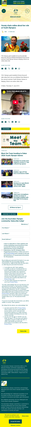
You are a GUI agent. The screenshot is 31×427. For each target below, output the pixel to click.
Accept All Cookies (15, 421)
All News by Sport (15, 207)
